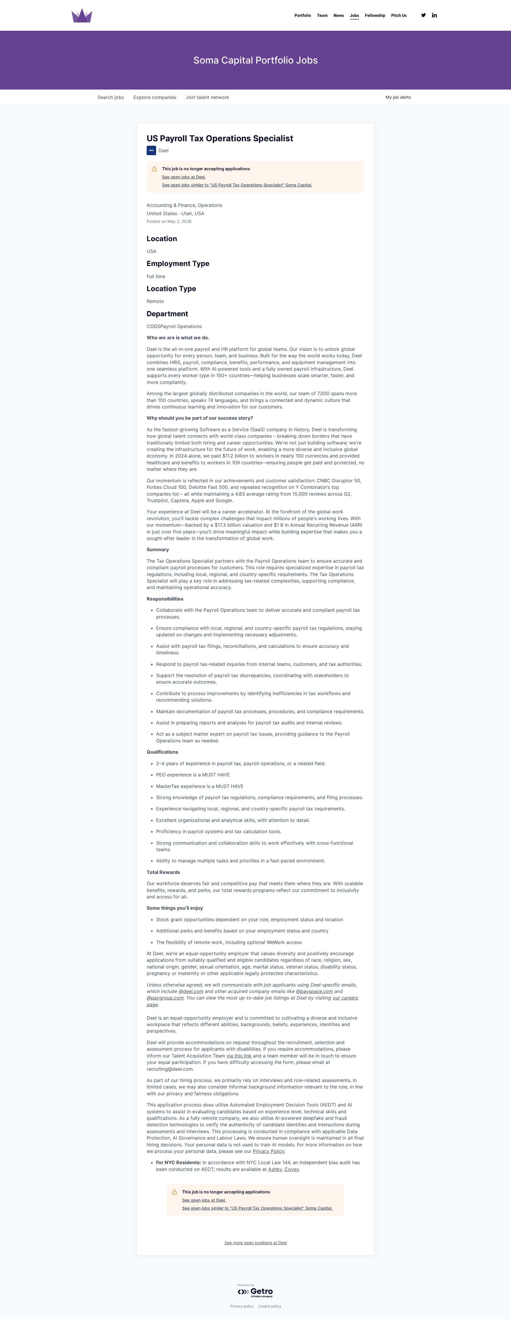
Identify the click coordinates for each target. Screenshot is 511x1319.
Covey (291, 1169)
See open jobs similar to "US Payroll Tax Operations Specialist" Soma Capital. (237, 184)
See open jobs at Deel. (184, 176)
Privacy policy (242, 1306)
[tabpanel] (255, 753)
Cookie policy (269, 1306)
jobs (111, 97)
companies (154, 97)
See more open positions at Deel (255, 1242)
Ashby (275, 1169)
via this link (239, 1056)
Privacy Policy (268, 1151)
